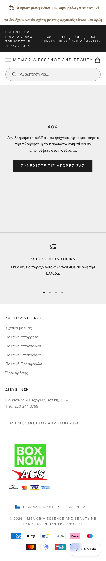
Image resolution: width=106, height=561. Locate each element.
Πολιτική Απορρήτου (22, 337)
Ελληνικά (76, 507)
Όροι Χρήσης (16, 373)
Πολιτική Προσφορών (23, 364)
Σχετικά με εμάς (18, 328)
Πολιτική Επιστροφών (23, 355)
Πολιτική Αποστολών (23, 346)
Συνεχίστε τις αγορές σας (53, 165)
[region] (53, 263)
